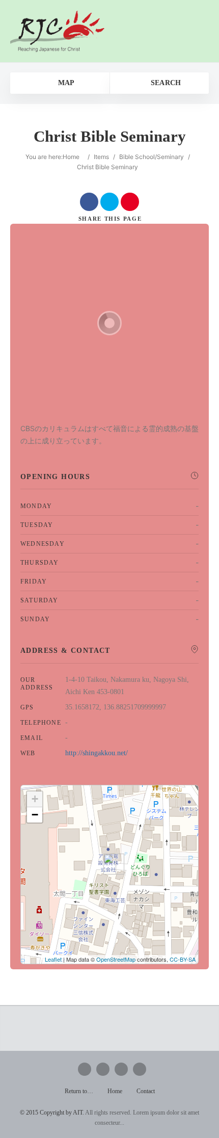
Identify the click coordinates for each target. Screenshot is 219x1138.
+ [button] (35, 798)
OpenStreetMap (115, 959)
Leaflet (53, 959)
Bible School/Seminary (151, 157)
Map (65, 83)
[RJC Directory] (57, 31)
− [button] (35, 814)
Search (164, 83)
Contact (145, 1091)
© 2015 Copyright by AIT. (52, 1112)
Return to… (79, 1091)
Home (71, 157)
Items (101, 157)
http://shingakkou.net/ (96, 753)
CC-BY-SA (183, 959)
